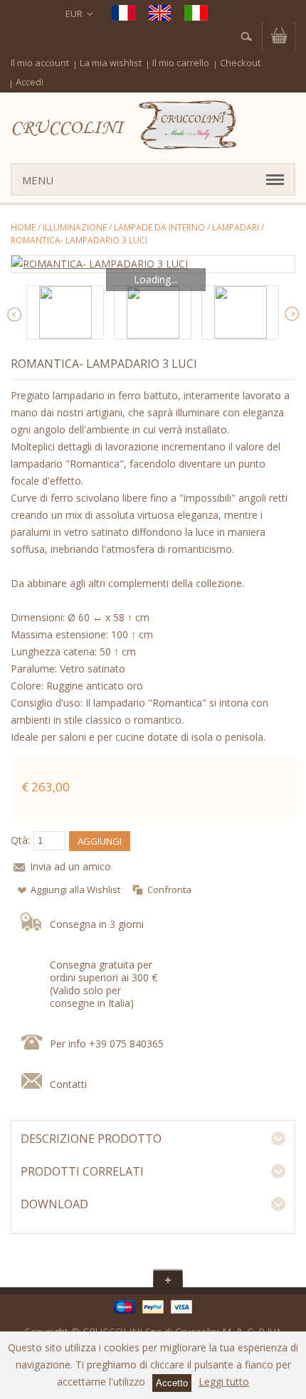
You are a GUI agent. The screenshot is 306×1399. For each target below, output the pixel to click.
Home (23, 227)
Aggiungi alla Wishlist (75, 889)
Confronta (169, 889)
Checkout (240, 62)
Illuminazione (75, 227)
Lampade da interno (159, 227)
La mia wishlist (111, 62)
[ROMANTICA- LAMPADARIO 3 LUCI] (153, 264)
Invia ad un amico (70, 866)
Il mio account (40, 62)
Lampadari (235, 227)
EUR (74, 13)
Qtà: (20, 840)
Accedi (29, 81)
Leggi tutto (224, 1381)
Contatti (68, 1084)
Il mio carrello (180, 62)
